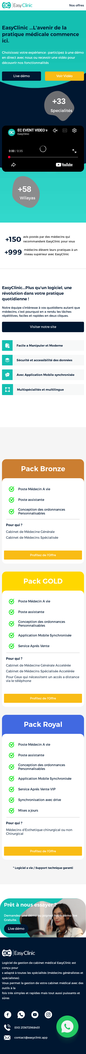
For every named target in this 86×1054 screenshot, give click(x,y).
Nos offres (76, 5)
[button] (64, 76)
